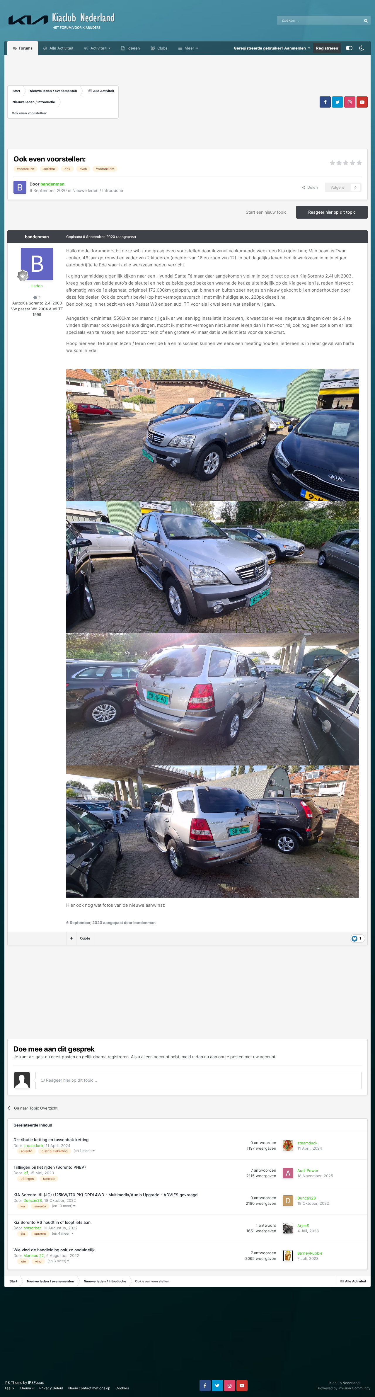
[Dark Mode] (361, 48)
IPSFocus (36, 1382)
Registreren (327, 48)
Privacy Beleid (51, 1388)
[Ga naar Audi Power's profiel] (288, 1173)
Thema (26, 1388)
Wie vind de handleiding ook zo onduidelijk (54, 1250)
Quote (85, 938)
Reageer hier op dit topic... (71, 1080)
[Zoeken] (366, 20)
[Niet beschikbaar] (212, 434)
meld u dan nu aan (199, 1056)
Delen (311, 187)
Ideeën (133, 48)
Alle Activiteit (61, 48)
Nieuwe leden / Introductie (97, 190)
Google (347, 20)
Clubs (162, 48)
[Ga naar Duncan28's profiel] (288, 1200)
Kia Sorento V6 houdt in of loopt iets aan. (52, 1222)
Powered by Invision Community (344, 1388)
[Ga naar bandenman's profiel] (19, 187)
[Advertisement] (218, 102)
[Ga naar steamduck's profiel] (288, 1145)
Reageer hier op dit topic (332, 212)
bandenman (37, 236)
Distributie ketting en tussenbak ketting (50, 1139)
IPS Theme (13, 1382)
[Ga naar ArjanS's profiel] (288, 1228)
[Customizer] (349, 48)
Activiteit (98, 48)
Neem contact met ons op (89, 1388)
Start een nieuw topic (266, 212)
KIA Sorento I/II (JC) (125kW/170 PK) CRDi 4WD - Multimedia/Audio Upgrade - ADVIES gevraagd (105, 1194)
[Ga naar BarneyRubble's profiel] (288, 1255)
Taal (8, 1388)
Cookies (122, 1388)
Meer (189, 48)
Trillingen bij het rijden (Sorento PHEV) (49, 1167)
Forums (25, 48)
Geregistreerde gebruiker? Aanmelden (271, 48)
